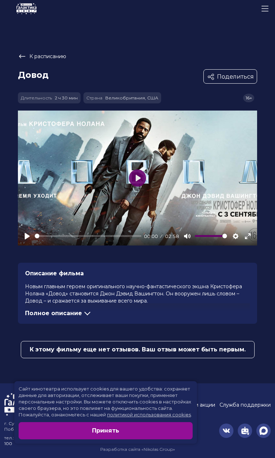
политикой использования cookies (149, 414)
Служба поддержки (245, 405)
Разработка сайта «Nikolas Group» (137, 449)
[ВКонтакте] (226, 431)
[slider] (88, 236)
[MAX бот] (263, 431)
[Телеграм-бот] (245, 431)
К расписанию (47, 56)
